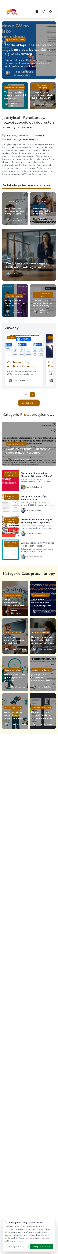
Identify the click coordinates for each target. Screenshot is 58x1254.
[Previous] (25, 394)
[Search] (44, 11)
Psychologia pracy (14, 296)
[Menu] (37, 11)
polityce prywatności (14, 1241)
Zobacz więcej (29, 402)
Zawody (11, 337)
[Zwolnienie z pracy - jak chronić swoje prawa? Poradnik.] (29, 444)
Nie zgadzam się (16, 1246)
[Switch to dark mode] (50, 11)
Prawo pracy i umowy (16, 444)
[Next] (32, 394)
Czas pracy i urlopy (13, 595)
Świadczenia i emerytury (43, 86)
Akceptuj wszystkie (41, 1246)
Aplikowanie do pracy (15, 40)
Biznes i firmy (12, 258)
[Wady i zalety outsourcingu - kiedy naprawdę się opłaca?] (29, 255)
